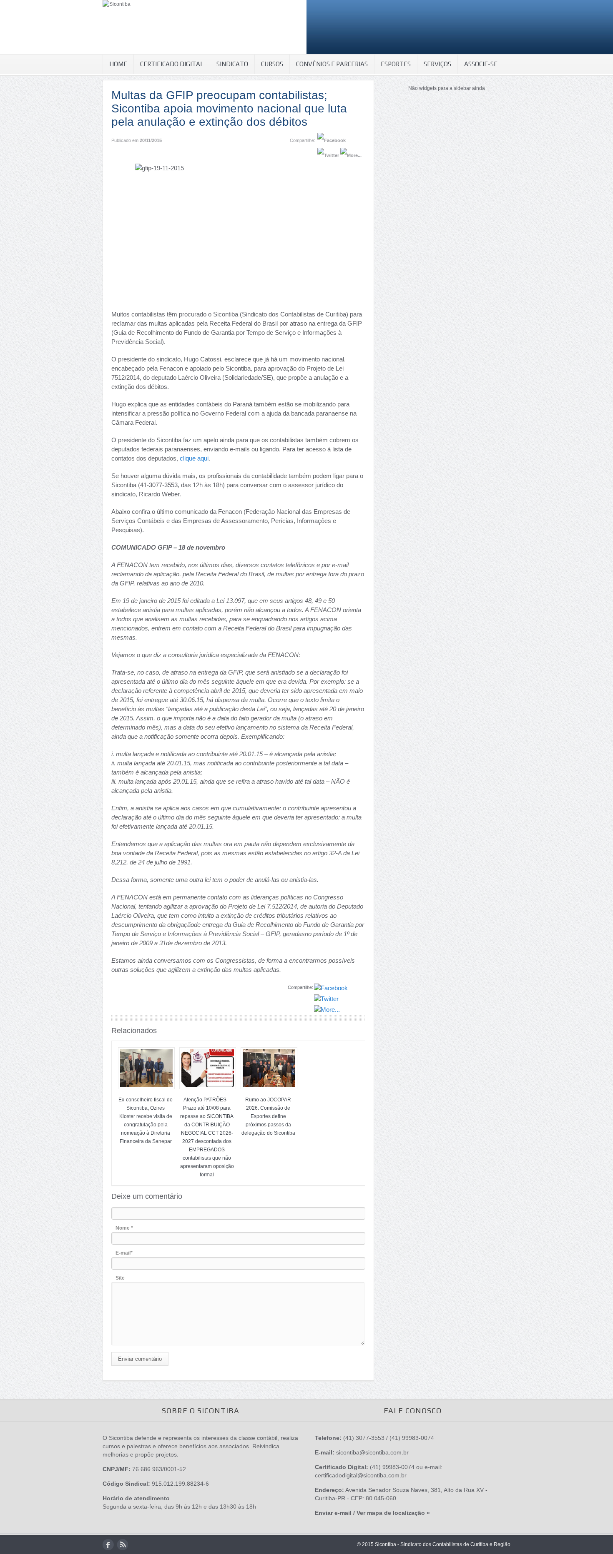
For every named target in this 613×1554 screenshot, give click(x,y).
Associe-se (480, 63)
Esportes (396, 63)
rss (122, 1544)
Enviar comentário (140, 1359)
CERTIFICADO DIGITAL (171, 63)
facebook (108, 1544)
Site (120, 1278)
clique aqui (194, 458)
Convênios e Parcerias (332, 63)
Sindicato (232, 63)
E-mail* (124, 1253)
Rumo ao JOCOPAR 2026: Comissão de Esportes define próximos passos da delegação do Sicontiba (268, 1116)
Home (118, 63)
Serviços (437, 63)
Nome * (124, 1228)
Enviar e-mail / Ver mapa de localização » (372, 1512)
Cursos (272, 63)
